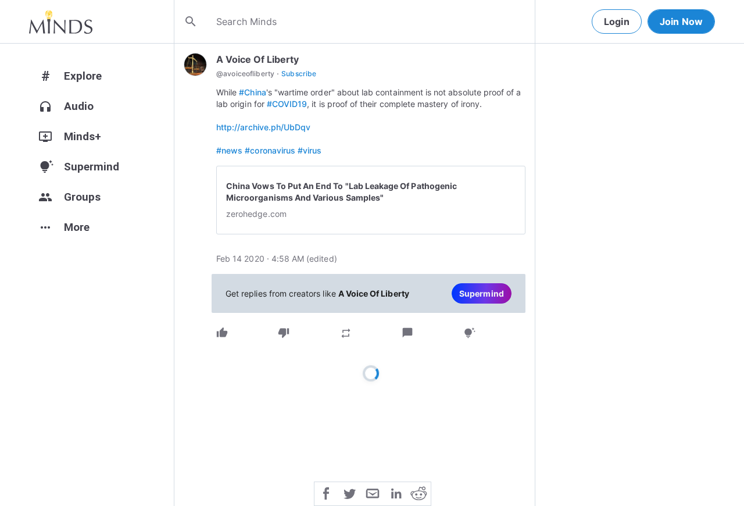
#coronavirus (270, 150)
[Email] (372, 492)
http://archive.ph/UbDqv (263, 127)
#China (252, 92)
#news (229, 150)
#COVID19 (287, 104)
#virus (309, 150)
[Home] (60, 21)
